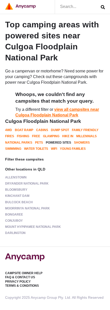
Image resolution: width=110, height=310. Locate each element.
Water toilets (36, 149)
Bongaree (14, 214)
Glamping (51, 136)
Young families (73, 149)
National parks (18, 142)
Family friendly (85, 130)
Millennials (86, 136)
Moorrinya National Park (27, 208)
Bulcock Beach (19, 202)
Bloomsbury (16, 189)
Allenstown (16, 177)
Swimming (13, 149)
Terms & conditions (22, 285)
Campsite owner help (23, 273)
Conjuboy (14, 220)
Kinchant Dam (17, 196)
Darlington (15, 233)
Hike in (67, 136)
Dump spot (60, 130)
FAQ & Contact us (20, 277)
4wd (8, 130)
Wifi (54, 149)
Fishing (23, 136)
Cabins (42, 130)
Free (36, 136)
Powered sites (58, 142)
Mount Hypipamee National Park (33, 227)
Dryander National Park (27, 183)
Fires (9, 136)
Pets (39, 142)
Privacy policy (18, 281)
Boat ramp (24, 130)
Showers (82, 142)
